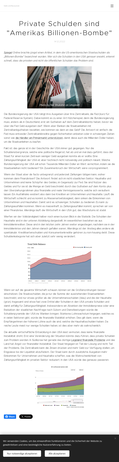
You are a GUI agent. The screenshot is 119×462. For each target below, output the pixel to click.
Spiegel (8, 52)
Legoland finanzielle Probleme (88, 340)
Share (12, 416)
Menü (112, 6)
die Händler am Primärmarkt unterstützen (39, 137)
